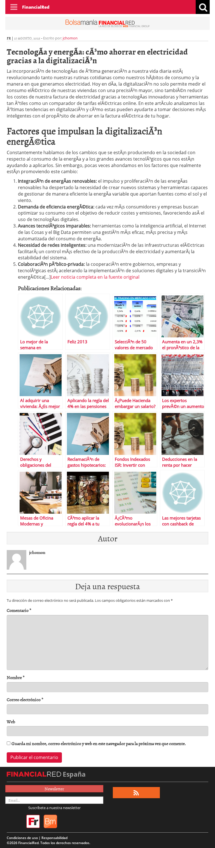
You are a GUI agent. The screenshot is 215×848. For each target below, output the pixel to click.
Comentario (19, 610)
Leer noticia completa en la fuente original (95, 277)
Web (11, 721)
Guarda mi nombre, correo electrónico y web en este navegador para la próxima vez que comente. (98, 743)
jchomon (70, 38)
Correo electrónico (25, 699)
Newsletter (54, 788)
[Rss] (136, 792)
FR (9, 38)
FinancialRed (36, 7)
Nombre (16, 677)
